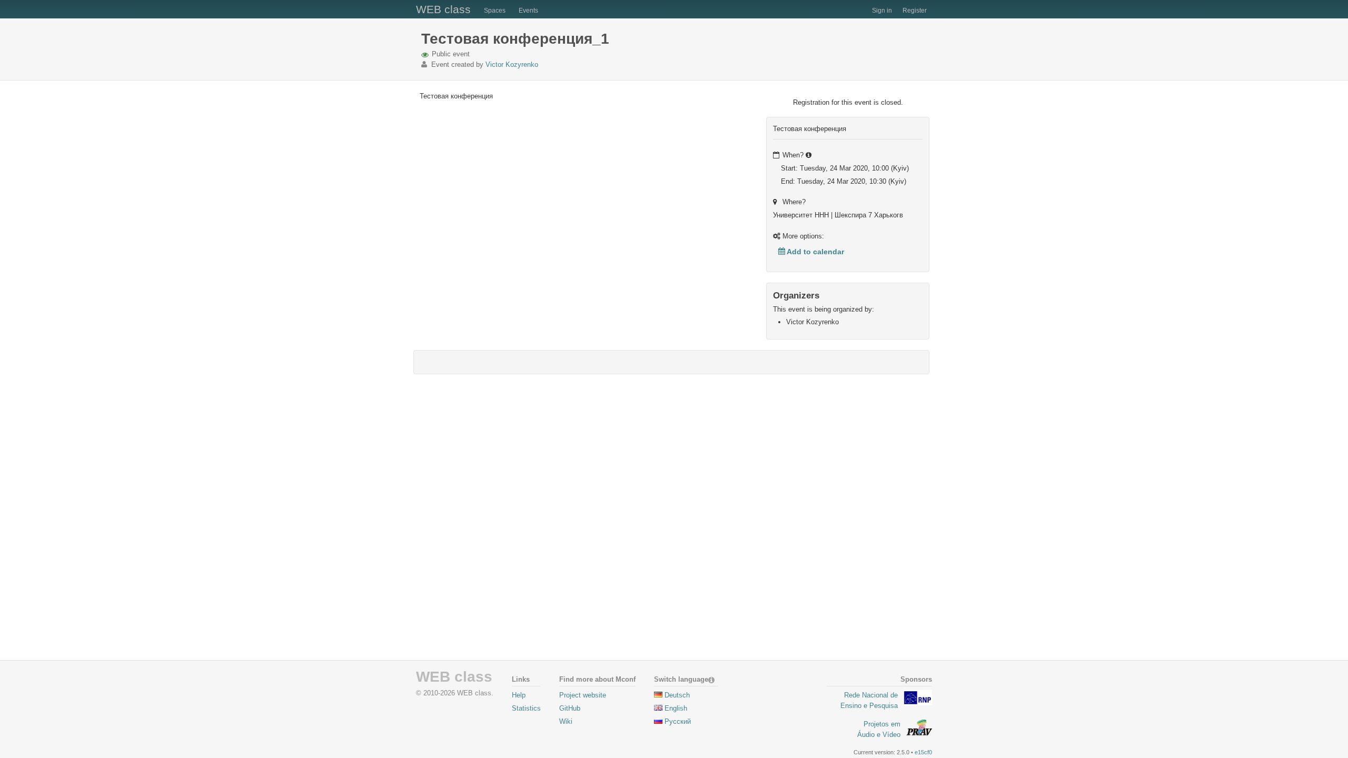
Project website (582, 695)
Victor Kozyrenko (511, 64)
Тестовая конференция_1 (515, 39)
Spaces (495, 10)
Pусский (678, 721)
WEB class (443, 9)
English (676, 708)
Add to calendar (814, 251)
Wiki (565, 721)
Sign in (882, 10)
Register (915, 10)
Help (519, 695)
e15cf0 (923, 752)
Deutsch (677, 695)
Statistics (526, 708)
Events (528, 10)
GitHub (569, 708)
